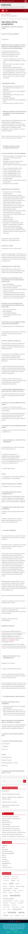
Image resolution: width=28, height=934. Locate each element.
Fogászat (4, 857)
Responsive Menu (25, 1)
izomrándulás (17, 892)
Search (24, 781)
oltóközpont (5, 902)
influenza (10, 892)
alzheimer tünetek (6, 880)
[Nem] (26, 928)
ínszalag (23, 915)
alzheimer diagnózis (15, 876)
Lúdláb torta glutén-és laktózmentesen (10, 826)
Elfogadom (8, 932)
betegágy (13, 880)
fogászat (5, 892)
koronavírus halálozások (8, 900)
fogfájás (14, 890)
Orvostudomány (5, 861)
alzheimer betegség (6, 876)
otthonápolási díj (6, 904)
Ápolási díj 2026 (5, 791)
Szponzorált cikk (17, 909)
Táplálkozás (4, 865)
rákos (4, 909)
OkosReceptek (8, 813)
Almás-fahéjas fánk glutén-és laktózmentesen (12, 834)
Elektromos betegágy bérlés (8, 853)
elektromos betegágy (20, 886)
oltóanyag (22, 900)
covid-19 (17, 883)
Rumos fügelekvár (6, 824)
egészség (11, 886)
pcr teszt (22, 906)
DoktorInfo (6, 5)
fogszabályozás (20, 890)
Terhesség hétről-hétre (7, 867)
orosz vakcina (13, 902)
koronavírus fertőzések (8, 898)
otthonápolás (20, 902)
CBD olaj (5, 883)
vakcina (21, 912)
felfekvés (16, 888)
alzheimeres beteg (6, 878)
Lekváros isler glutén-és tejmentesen (10, 816)
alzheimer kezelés (14, 878)
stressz (8, 909)
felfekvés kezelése (6, 890)
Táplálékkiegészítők (6, 863)
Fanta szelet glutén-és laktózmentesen (11, 828)
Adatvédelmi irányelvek (18, 932)
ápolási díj (17, 915)
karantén (5, 895)
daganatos (5, 886)
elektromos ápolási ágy (7, 888)
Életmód (4, 855)
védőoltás (5, 915)
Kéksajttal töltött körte (7, 822)
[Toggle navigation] (6, 10)
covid (11, 883)
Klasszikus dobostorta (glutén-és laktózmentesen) (13, 836)
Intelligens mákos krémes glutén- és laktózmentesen (14, 832)
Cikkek (3, 847)
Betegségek (4, 845)
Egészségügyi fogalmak (7, 851)
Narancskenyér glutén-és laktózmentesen (11, 830)
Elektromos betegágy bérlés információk (11, 794)
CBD (18, 880)
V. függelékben (11, 640)
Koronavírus (4, 859)
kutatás (16, 900)
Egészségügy (5, 849)
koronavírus (15, 895)
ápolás (11, 915)
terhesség (12, 912)
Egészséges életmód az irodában (9, 802)
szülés (4, 912)
